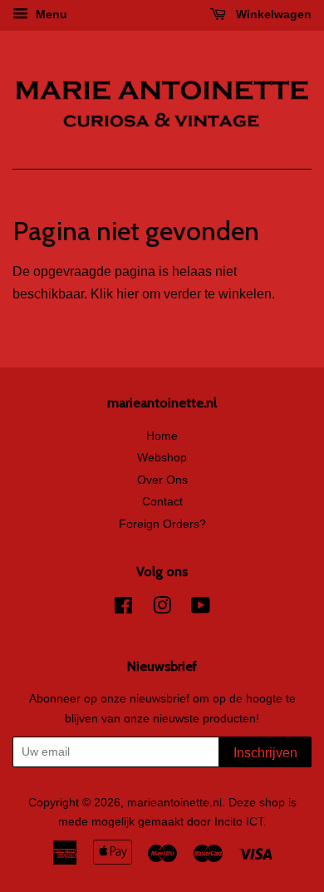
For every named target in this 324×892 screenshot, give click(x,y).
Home (162, 436)
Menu (49, 14)
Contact (162, 501)
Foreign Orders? (162, 524)
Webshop (162, 457)
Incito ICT (238, 822)
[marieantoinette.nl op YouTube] (200, 609)
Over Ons (162, 480)
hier (127, 294)
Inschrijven (265, 753)
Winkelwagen (272, 14)
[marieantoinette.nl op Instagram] (162, 609)
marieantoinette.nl (174, 802)
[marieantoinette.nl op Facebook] (123, 609)
